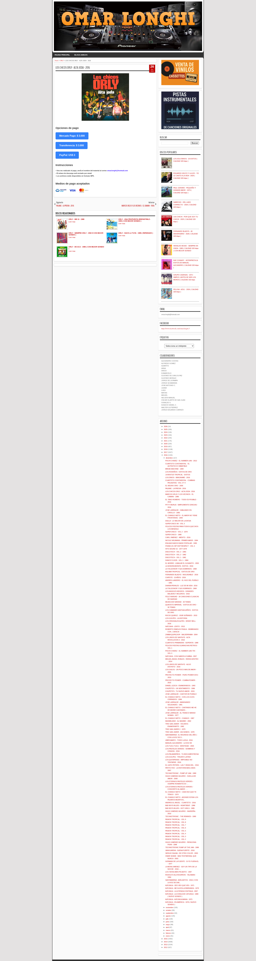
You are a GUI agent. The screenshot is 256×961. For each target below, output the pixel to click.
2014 (165, 942)
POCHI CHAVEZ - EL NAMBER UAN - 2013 (181, 461)
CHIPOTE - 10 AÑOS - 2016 (175, 577)
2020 (165, 444)
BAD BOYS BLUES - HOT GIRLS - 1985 (180, 808)
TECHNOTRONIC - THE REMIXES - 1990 (180, 816)
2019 (165, 446)
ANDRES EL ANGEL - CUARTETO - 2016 (180, 802)
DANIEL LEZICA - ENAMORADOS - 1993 (180, 685)
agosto (168, 916)
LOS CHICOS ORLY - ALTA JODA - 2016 (73, 67)
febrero (168, 933)
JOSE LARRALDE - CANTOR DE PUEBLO (181, 694)
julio (167, 919)
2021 (165, 441)
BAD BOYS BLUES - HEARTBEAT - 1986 (180, 805)
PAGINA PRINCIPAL (62, 55)
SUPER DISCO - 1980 (173, 534)
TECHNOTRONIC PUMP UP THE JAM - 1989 (182, 847)
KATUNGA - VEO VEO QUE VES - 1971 (179, 885)
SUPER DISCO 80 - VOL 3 (175, 523)
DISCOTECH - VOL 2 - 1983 (175, 552)
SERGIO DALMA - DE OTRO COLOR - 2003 (181, 853)
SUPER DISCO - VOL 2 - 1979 (176, 532)
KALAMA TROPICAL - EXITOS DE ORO (180, 572)
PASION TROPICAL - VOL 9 (175, 819)
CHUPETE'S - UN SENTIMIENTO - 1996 (180, 688)
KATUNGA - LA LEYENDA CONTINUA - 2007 (181, 891)
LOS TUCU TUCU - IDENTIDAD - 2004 (179, 746)
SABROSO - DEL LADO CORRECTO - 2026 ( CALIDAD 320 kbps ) (184, 204)
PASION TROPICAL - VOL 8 (175, 822)
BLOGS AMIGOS (80, 55)
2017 (165, 452)
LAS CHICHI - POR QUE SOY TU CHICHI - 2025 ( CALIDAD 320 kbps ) (185, 219)
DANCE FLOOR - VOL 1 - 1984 (176, 560)
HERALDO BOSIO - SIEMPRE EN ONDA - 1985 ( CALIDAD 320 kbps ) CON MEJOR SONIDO (186, 248)
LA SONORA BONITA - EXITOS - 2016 (179, 566)
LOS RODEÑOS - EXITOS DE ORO (178, 472)
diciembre (169, 458)
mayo (168, 924)
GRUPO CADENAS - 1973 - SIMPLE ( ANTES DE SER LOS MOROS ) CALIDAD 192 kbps (184, 277)
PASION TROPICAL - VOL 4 (175, 833)
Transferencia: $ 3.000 (71, 145)
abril (167, 927)
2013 (165, 944)
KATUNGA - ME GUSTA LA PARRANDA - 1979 (182, 888)
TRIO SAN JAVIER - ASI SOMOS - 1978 (179, 732)
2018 (165, 449)
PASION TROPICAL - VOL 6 (175, 828)
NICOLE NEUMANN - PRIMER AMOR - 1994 (181, 540)
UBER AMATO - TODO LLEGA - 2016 (179, 740)
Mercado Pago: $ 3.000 (72, 136)
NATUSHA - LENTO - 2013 (175, 626)
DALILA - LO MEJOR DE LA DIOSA (178, 521)
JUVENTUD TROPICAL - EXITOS (177, 475)
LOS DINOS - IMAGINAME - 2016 (177, 477)
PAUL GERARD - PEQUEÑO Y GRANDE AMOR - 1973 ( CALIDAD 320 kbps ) (184, 190)
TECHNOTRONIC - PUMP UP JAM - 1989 (180, 773)
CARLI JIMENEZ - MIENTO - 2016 (177, 537)
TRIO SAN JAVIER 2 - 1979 (175, 729)
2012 (165, 947)
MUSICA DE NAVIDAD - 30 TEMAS (178, 602)
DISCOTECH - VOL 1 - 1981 (175, 557)
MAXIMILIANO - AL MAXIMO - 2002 (178, 721)
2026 (165, 426)
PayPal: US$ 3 (67, 155)
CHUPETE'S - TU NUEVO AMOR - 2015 (180, 691)
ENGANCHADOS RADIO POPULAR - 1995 (181, 543)
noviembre (169, 907)
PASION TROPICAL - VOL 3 (175, 836)
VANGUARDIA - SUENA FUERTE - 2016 (180, 850)
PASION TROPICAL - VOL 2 (175, 839)
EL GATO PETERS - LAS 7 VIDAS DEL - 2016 (182, 765)
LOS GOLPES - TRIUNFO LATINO (178, 757)
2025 (165, 429)
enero (168, 936)
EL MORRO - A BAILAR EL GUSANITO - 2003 (182, 563)
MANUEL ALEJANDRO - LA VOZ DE (178, 743)
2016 (165, 455)
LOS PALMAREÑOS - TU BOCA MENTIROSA (182, 754)
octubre (168, 910)
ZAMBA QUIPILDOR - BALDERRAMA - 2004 (181, 634)
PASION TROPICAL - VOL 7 (175, 825)
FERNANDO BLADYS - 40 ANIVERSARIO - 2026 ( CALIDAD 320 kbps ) (185, 233)
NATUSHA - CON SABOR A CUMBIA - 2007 (181, 656)
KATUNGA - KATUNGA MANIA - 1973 (178, 899)
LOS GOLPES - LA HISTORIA (176, 618)
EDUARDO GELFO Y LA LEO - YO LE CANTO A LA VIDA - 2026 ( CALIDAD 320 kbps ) (186, 175)
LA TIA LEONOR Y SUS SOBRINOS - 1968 (181, 569)
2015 (165, 939)
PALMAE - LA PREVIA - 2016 (175, 488)
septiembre (170, 913)
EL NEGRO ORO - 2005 (174, 486)
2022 (165, 438)
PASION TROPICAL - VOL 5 (175, 831)
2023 (165, 435)
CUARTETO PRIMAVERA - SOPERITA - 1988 (181, 643)
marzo (168, 930)
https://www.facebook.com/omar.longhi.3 (175, 328)
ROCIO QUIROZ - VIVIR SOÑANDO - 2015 (181, 615)
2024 (165, 432)
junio (167, 922)
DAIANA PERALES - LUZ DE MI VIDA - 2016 (181, 585)
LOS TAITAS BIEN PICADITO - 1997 (178, 872)
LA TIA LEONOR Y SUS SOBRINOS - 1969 (181, 588)
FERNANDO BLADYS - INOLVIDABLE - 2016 (181, 575)
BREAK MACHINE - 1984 (174, 469)
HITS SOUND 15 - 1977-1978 (176, 549)
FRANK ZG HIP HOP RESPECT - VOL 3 (180, 546)
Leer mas (72, 222)
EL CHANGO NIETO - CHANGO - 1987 (179, 718)
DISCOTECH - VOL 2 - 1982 (175, 554)
